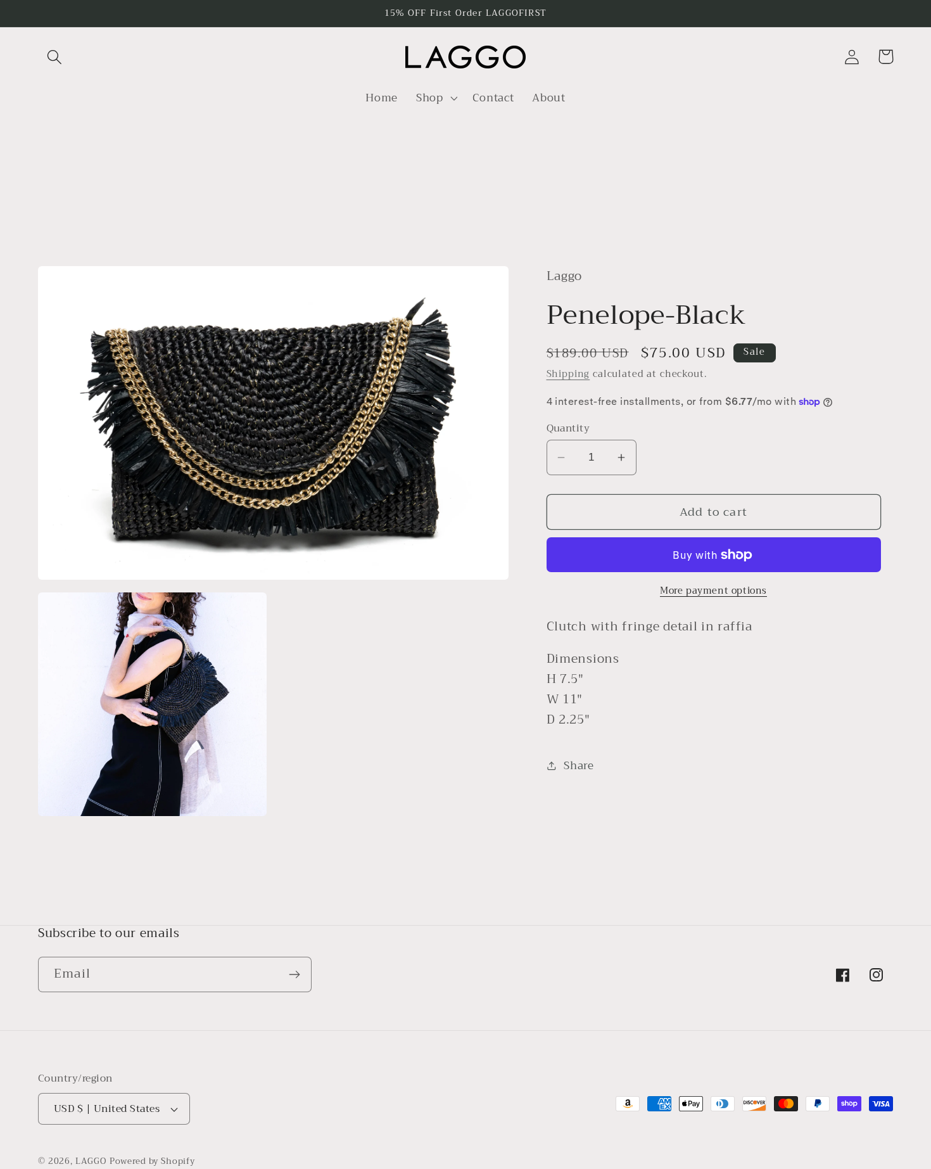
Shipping (568, 374)
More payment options (713, 591)
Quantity (568, 428)
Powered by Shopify (152, 1161)
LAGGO (90, 1161)
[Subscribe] (294, 974)
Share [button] (579, 766)
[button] (55, 56)
